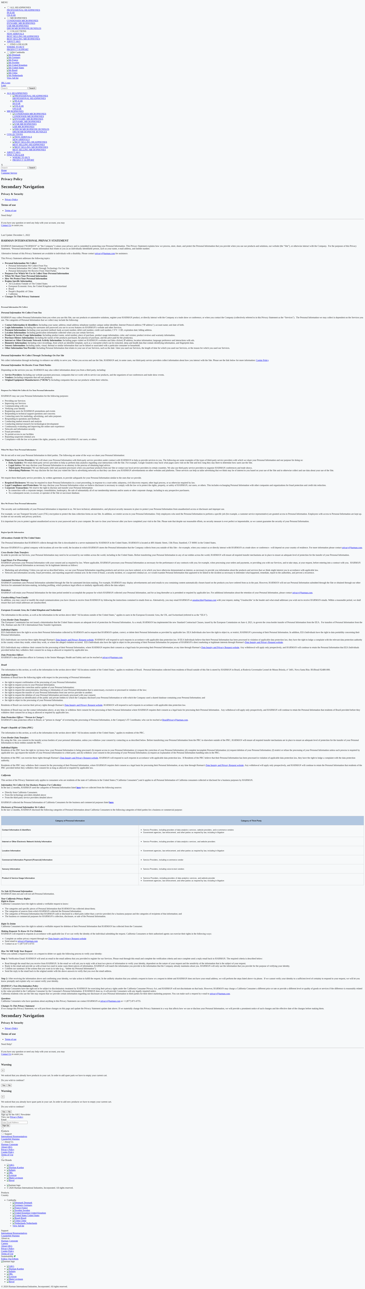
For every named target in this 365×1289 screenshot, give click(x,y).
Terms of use (10, 210)
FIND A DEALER (19, 44)
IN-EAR (11, 12)
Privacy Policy (11, 199)
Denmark (15, 55)
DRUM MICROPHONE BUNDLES (24, 28)
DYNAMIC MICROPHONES (21, 23)
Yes (3, 1085)
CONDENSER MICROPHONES (22, 20)
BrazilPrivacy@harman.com (175, 720)
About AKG (6, 1147)
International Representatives (14, 1136)
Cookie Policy (262, 360)
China (14, 73)
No (9, 1085)
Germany (15, 57)
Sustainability (7, 1256)
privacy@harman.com (105, 253)
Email (3, 1119)
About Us (8, 1142)
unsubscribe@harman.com (204, 600)
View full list (12, 78)
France (14, 60)
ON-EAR (11, 15)
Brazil (14, 70)
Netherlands (17, 75)
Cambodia (20, 52)
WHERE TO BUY (15, 47)
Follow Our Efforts (9, 1259)
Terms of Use (7, 1154)
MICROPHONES (18, 18)
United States (17, 67)
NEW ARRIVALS (15, 34)
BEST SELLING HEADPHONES (23, 36)
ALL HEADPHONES (20, 7)
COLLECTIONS (18, 31)
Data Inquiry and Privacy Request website (75, 640)
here (79, 787)
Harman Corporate (9, 1144)
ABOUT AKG (14, 41)
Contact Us (6, 225)
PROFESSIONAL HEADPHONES (23, 10)
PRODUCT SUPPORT (18, 49)
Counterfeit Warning (10, 1139)
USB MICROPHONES (18, 26)
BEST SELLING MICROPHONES (23, 39)
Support (8, 1134)
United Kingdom (19, 65)
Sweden (15, 62)
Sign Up (5, 1125)
